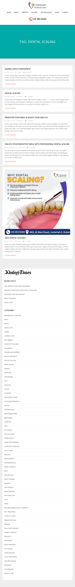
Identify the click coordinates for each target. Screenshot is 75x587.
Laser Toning (8, 450)
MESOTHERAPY (9, 459)
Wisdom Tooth (9, 573)
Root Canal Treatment (11, 528)
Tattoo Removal (9, 553)
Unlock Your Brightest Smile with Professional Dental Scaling (37, 144)
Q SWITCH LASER (9, 516)
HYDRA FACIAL (9, 438)
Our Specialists (46, 12)
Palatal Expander (9, 491)
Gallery (34, 12)
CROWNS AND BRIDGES (12, 352)
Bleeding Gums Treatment (12, 315)
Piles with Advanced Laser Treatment (16, 508)
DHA (5, 381)
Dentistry (7, 369)
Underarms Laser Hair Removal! (14, 294)
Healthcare (7, 422)
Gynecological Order (10, 414)
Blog (57, 12)
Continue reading (10, 84)
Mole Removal (8, 475)
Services (25, 12)
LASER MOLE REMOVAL (12, 446)
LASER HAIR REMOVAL (11, 442)
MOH (6, 471)
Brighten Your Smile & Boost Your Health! (26, 117)
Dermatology (8, 377)
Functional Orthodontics (12, 401)
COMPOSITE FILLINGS (11, 344)
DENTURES (8, 373)
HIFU (5, 426)
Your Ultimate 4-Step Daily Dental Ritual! (17, 286)
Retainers (7, 524)
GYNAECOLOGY (9, 409)
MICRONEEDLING (10, 463)
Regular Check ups (10, 520)
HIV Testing (8, 430)
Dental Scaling (12, 93)
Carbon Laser (8, 302)
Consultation (8, 348)
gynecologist (8, 418)
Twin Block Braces (10, 561)
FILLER (6, 389)
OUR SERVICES (9, 487)
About (16, 12)
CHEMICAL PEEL (9, 336)
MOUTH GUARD (9, 479)
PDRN (6, 504)
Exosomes (7, 385)
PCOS (6, 499)
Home (9, 12)
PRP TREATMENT (10, 512)
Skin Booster (8, 540)
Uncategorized (8, 569)
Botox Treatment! (10, 298)
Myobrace (7, 483)
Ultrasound (7, 565)
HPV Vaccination (9, 434)
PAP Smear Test (9, 495)
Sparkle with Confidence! (18, 69)
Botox (6, 319)
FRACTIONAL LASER (10, 397)
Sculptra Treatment (10, 532)
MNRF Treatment (9, 467)
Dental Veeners (9, 364)
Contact (65, 12)
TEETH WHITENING (10, 557)
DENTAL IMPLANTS (10, 356)
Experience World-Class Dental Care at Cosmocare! (20, 290)
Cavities (6, 332)
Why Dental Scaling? (15, 238)
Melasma (7, 454)
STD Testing (8, 549)
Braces (6, 323)
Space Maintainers (10, 544)
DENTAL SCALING (10, 360)
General (6, 405)
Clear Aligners (8, 340)
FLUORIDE (7, 393)
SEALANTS (7, 536)
